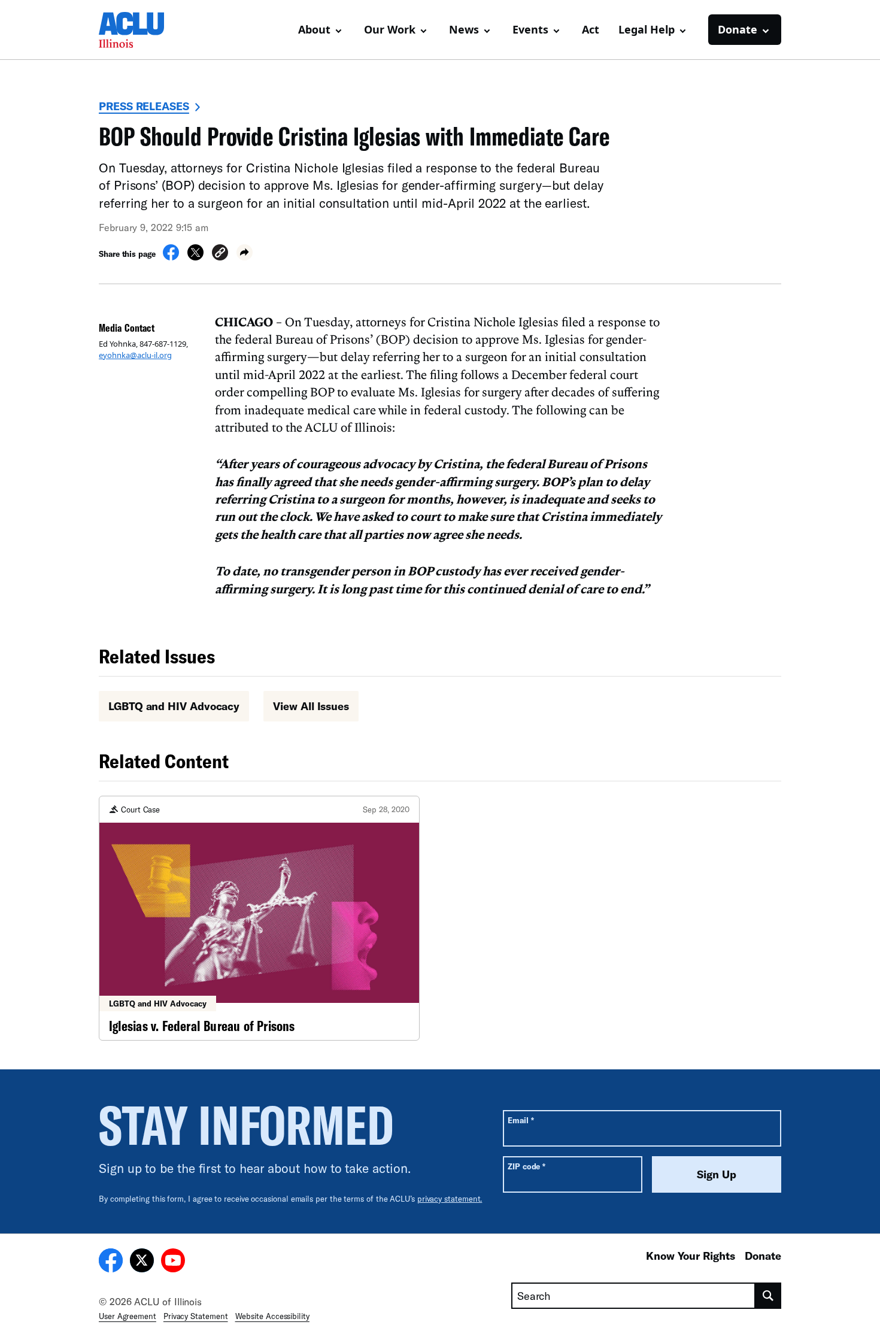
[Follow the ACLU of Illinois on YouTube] (173, 1262)
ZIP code (526, 1166)
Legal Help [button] (646, 29)
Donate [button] (737, 29)
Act (590, 29)
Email (520, 1120)
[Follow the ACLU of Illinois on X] (142, 1262)
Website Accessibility (272, 1316)
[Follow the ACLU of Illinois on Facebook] (111, 1262)
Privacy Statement (195, 1316)
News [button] (464, 29)
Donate (763, 1255)
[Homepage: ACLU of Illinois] (141, 30)
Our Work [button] (389, 29)
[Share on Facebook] (171, 256)
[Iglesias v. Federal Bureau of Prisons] (259, 918)
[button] (220, 254)
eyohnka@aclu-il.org (135, 355)
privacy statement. (450, 1198)
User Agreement (127, 1316)
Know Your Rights (690, 1255)
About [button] (314, 29)
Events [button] (530, 29)
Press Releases (144, 106)
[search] (768, 1296)
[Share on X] (195, 256)
